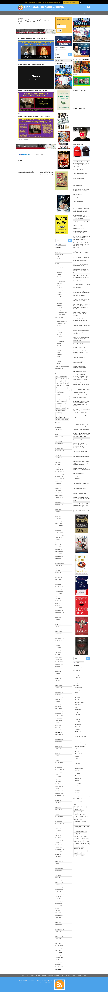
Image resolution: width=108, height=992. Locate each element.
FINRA (57, 392)
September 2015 (58, 591)
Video (19, 23)
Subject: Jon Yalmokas (78, 473)
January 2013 (58, 659)
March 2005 (58, 858)
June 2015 (57, 598)
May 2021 (57, 431)
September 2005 (58, 849)
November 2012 (58, 664)
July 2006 (57, 828)
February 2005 (58, 861)
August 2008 (58, 772)
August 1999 (58, 938)
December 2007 (58, 790)
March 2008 (58, 783)
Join (64, 13)
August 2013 (58, 643)
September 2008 (58, 769)
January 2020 (58, 469)
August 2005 (58, 851)
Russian (63, 410)
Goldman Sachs (59, 394)
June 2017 (57, 542)
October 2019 (58, 476)
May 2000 (57, 934)
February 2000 (58, 936)
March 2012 (57, 682)
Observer (59, 301)
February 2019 (58, 495)
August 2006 (58, 826)
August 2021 (58, 424)
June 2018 (57, 514)
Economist (57, 252)
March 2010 (57, 732)
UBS (61, 417)
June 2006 (57, 830)
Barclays (58, 378)
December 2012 (58, 661)
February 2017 (58, 551)
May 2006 (57, 833)
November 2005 (58, 844)
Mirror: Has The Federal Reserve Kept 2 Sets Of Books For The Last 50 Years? (81, 314)
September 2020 (58, 450)
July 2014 (57, 619)
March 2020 (57, 464)
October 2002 (58, 903)
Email (58, 24)
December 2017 (58, 528)
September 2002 (58, 905)
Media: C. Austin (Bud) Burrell (80, 493)
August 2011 (57, 699)
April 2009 (57, 755)
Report (58, 352)
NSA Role (69, 13)
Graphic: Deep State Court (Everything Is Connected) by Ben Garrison (81, 384)
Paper (58, 345)
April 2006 (57, 835)
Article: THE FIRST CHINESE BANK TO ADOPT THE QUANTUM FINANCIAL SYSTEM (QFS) (81, 238)
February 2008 (58, 786)
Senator (58, 310)
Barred (58, 256)
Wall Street (58, 419)
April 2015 (57, 603)
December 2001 (58, 915)
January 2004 (58, 884)
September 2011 (58, 697)
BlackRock (68, 378)
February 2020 (58, 467)
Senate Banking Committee (61, 414)
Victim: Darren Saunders (79, 357)
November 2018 (58, 502)
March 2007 (57, 809)
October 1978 (58, 964)
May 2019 (57, 488)
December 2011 (58, 689)
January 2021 (58, 441)
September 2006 (58, 823)
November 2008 (58, 765)
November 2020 (58, 445)
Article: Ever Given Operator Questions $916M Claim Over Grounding (80, 320)
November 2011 (58, 692)
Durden (69, 390)
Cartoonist (59, 283)
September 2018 (58, 507)
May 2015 (57, 600)
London (57, 401)
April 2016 (57, 575)
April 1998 (57, 943)
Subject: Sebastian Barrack (79, 371)
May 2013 (57, 650)
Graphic (58, 336)
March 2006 (58, 837)
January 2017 (58, 553)
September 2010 (58, 718)
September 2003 (58, 894)
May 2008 (57, 779)
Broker (58, 278)
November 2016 (58, 558)
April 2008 (57, 781)
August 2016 (58, 565)
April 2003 (57, 898)
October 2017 (58, 532)
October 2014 (58, 614)
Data (58, 330)
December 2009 (58, 739)
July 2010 (57, 722)
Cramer (67, 385)
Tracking (83, 13)
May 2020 (57, 460)
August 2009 (58, 746)
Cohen (57, 385)
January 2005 (58, 863)
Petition (58, 347)
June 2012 (57, 675)
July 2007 (57, 800)
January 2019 (58, 497)
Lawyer (58, 296)
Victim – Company (59, 370)
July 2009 (57, 748)
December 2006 (58, 816)
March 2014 (57, 628)
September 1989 (58, 957)
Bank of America (63, 376)
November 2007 (58, 793)
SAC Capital (58, 412)
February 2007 (58, 811)
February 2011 (58, 708)
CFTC (67, 381)
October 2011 (58, 694)
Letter (58, 339)
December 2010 (58, 711)
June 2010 (57, 725)
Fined (58, 258)
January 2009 (58, 760)
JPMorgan (58, 399)
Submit (59, 30)
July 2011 (57, 701)
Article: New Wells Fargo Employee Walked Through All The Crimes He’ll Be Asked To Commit (81, 286)
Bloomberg (58, 381)
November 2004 (58, 868)
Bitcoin (62, 378)
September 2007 (58, 795)
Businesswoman (60, 281)
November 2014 (58, 612)
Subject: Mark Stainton (78, 169)
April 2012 (57, 680)
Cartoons (36, 13)
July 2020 (57, 455)
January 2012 (58, 687)
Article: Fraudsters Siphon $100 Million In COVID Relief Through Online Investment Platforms (80, 505)
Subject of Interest (60, 312)
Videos (89, 13)
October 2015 (58, 589)
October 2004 (58, 870)
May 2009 (57, 753)
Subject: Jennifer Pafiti (78, 194)
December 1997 (58, 945)
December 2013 (58, 636)
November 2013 (58, 638)
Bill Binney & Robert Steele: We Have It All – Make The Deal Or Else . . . (81, 271)
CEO (58, 285)
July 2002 (57, 908)
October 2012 (58, 666)
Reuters (67, 408)
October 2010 (58, 715)
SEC (63, 412)
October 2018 (58, 504)
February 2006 (58, 840)
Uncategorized (58, 368)
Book (58, 325)
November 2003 (58, 889)
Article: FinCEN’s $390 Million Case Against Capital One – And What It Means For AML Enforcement (81, 435)
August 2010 (58, 720)
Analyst (58, 272)
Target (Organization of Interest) (61, 366)
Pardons (76, 13)
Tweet (58, 359)
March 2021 (57, 436)
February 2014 (58, 631)
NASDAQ (58, 405)
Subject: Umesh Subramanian (80, 173)
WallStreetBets (65, 419)
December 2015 (58, 584)
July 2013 (57, 645)
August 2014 (58, 617)
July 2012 (57, 673)
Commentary (59, 327)
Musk (65, 403)
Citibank (66, 383)
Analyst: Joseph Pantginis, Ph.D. (80, 221)
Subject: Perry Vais (77, 197)
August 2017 (58, 537)
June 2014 (57, 621)
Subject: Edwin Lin (77, 185)
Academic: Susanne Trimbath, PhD (81, 429)
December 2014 (58, 610)
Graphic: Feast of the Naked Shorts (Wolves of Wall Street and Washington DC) (81, 332)
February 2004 (58, 882)
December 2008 (58, 762)
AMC (57, 376)
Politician (59, 305)
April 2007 (57, 807)
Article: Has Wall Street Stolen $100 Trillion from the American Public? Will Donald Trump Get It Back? (81, 411)
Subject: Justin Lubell (78, 225)
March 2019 (57, 492)
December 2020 (58, 443)
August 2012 (58, 671)
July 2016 (57, 568)
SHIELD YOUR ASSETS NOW (71, 2)
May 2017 (57, 544)
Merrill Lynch (63, 401)
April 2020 (57, 462)
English (59, 50)
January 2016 (58, 582)
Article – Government (61, 321)
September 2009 (58, 743)
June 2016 (57, 570)
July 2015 (57, 596)
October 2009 (58, 741)
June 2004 (57, 875)
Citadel (61, 383)
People (56, 265)
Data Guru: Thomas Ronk (79, 205)
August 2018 (58, 509)
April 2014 (57, 626)
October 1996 (58, 948)
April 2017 (57, 546)
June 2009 (57, 750)
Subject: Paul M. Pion (78, 182)
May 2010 (57, 727)
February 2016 (58, 579)
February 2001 (58, 922)
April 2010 (57, 729)
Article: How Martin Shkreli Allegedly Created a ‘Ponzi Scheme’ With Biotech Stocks (81, 217)
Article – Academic (60, 319)
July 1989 (57, 959)
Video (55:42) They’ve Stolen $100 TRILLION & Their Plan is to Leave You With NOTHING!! (81, 483)
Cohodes (62, 385)
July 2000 (57, 931)
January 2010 (58, 736)
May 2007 (57, 804)
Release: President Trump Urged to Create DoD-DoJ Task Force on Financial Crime (81, 352)
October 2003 (58, 891)
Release (58, 350)
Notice (58, 343)
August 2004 (58, 873)
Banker (58, 276)
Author (58, 274)
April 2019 (57, 490)
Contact (42, 13)
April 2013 (57, 652)
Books (29, 13)
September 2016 (58, 563)
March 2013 (57, 654)
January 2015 (58, 607)
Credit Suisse (58, 387)
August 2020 (58, 453)
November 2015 (58, 586)
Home (18, 13)
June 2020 (57, 457)
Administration (58, 249)
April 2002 (57, 910)
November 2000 (58, 924)
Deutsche (65, 387)
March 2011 (57, 706)
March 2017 (57, 549)
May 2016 (57, 572)
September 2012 (58, 668)
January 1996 (58, 952)
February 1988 (58, 962)
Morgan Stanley (59, 403)
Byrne (63, 381)
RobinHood (58, 410)
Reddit (63, 408)
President (59, 307)
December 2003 (58, 887)
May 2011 (57, 704)
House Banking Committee (61, 396)
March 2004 (58, 880)
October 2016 (58, 560)
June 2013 (57, 647)
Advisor (58, 270)
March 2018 (57, 521)
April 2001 (57, 919)
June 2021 (57, 429)
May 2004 (57, 877)
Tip (57, 356)
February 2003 (58, 901)
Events (56, 263)
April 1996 (57, 950)
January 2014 (58, 633)
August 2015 (58, 593)
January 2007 (58, 814)
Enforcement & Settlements (53, 13)
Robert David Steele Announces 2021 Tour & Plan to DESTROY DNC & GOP (81, 499)
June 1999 (57, 941)
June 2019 (57, 485)
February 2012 (58, 685)
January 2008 (58, 788)
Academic (59, 267)
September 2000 (58, 929)
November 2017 (58, 530)
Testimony (59, 354)
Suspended (59, 260)
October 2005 (58, 847)
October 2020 (58, 448)
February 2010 (58, 734)
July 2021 (57, 427)
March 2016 (57, 577)
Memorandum (60, 341)
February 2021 (58, 438)
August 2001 (58, 917)
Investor (58, 292)
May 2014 (57, 624)
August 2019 (58, 481)
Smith (57, 417)
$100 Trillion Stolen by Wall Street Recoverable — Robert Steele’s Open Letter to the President (81, 210)
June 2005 (57, 856)
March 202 (57, 969)
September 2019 (58, 478)
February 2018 (58, 523)
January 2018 (58, 525)
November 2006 (58, 819)
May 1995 (57, 955)
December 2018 (58, 499)
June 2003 (57, 896)
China (57, 383)
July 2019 (57, 483)
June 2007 (57, 802)
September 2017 (58, 535)
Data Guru (59, 287)
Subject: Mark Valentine (78, 201)
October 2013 (58, 640)
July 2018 (57, 511)
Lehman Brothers (65, 399)
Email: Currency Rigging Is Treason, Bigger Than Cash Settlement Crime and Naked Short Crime (81, 463)
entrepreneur (59, 290)
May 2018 (57, 516)
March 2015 (57, 605)
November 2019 (58, 474)
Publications (57, 317)
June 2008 (57, 776)
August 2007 (58, 797)
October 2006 (58, 821)
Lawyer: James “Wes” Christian (80, 280)
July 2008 (57, 774)
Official (58, 303)
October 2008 (58, 767)
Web (58, 363)
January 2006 (58, 842)
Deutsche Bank (59, 390)
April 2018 (57, 518)
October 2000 (58, 926)
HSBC (70, 396)
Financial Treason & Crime (44, 7)
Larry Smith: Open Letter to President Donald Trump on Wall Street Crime (80, 252)
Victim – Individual (60, 314)
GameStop (62, 392)
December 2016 (58, 556)
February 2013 (58, 657)
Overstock (58, 408)
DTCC (65, 390)
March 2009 (58, 758)
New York (63, 405)
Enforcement (58, 254)
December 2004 (58, 865)
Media (58, 298)
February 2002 (58, 912)
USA (64, 417)
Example (58, 332)
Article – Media (60, 323)
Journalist (59, 294)
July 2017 (57, 539)
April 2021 (57, 434)
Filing (58, 334)
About (23, 13)
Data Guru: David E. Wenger (79, 397)
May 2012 (57, 678)
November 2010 (58, 713)
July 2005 (57, 854)
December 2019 (58, 471)
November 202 (58, 966)
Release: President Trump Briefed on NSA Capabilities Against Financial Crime (81, 339)
